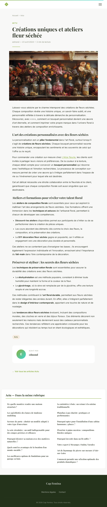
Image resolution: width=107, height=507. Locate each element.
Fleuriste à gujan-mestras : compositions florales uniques (75, 431)
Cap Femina (53, 483)
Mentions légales (48, 492)
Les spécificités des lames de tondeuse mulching (24, 414)
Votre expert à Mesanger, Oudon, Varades (76, 444)
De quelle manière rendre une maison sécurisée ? (24, 405)
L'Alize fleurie (69, 157)
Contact (62, 492)
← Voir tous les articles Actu (25, 371)
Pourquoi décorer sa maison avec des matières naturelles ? (28, 440)
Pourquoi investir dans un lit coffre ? (73, 438)
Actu (22, 15)
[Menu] (100, 4)
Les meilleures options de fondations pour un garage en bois (27, 457)
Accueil (15, 15)
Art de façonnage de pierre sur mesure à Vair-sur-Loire (78, 452)
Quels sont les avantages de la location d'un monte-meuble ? (27, 448)
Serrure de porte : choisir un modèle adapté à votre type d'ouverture (28, 423)
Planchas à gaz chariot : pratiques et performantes (73, 414)
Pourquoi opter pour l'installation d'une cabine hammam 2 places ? (78, 423)
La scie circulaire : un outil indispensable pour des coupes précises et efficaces (28, 431)
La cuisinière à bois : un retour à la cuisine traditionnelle (76, 405)
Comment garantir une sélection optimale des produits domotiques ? (78, 460)
